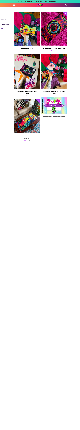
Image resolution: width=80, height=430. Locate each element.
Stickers (3, 28)
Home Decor (3, 27)
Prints (2, 25)
